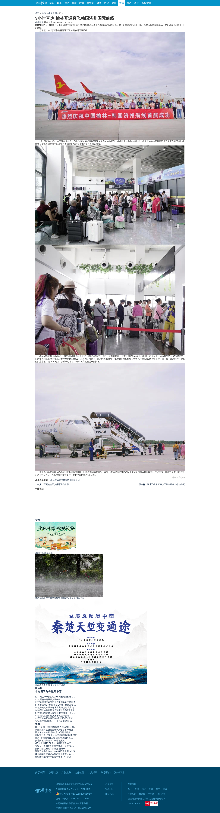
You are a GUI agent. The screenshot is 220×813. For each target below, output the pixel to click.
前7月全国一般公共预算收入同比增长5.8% (55, 727)
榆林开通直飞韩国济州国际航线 (65, 480)
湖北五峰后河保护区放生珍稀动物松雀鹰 (162, 484)
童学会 (90, 3)
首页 (37, 13)
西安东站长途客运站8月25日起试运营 (52, 732)
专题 (37, 519)
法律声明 (119, 772)
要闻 (37, 724)
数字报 (157, 9)
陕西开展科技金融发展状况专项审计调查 (54, 729)
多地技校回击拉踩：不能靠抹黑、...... (52, 740)
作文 (158, 789)
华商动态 (53, 772)
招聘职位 (109, 789)
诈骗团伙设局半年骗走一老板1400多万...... (55, 756)
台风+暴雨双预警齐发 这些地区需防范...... (54, 738)
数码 (106, 3)
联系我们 (106, 772)
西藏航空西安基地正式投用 (52, 484)
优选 (181, 9)
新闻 (51, 3)
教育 (81, 3)
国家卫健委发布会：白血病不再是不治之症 (55, 751)
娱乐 (59, 3)
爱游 (174, 9)
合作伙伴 (79, 772)
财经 (99, 3)
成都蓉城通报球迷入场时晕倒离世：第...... (54, 754)
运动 (66, 3)
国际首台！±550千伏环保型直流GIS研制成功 (56, 735)
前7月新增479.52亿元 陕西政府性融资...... (54, 743)
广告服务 (66, 772)
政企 (136, 3)
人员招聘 (92, 772)
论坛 (149, 9)
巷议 (165, 789)
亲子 (130, 789)
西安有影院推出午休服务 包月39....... (52, 748)
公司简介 (109, 784)
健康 (114, 3)
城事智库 (146, 3)
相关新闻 (52, 13)
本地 (37, 691)
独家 (74, 3)
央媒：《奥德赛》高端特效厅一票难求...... (54, 746)
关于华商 (40, 772)
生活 (121, 3)
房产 (129, 3)
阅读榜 (38, 688)
